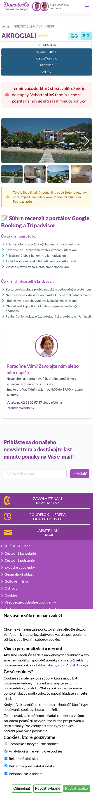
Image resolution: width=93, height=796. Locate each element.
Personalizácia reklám (25, 773)
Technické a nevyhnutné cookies (33, 743)
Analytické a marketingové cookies (35, 751)
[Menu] (86, 6)
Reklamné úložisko (23, 758)
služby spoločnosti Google (67, 665)
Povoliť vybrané (47, 788)
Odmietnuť (21, 788)
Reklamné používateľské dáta (31, 766)
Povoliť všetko (76, 788)
